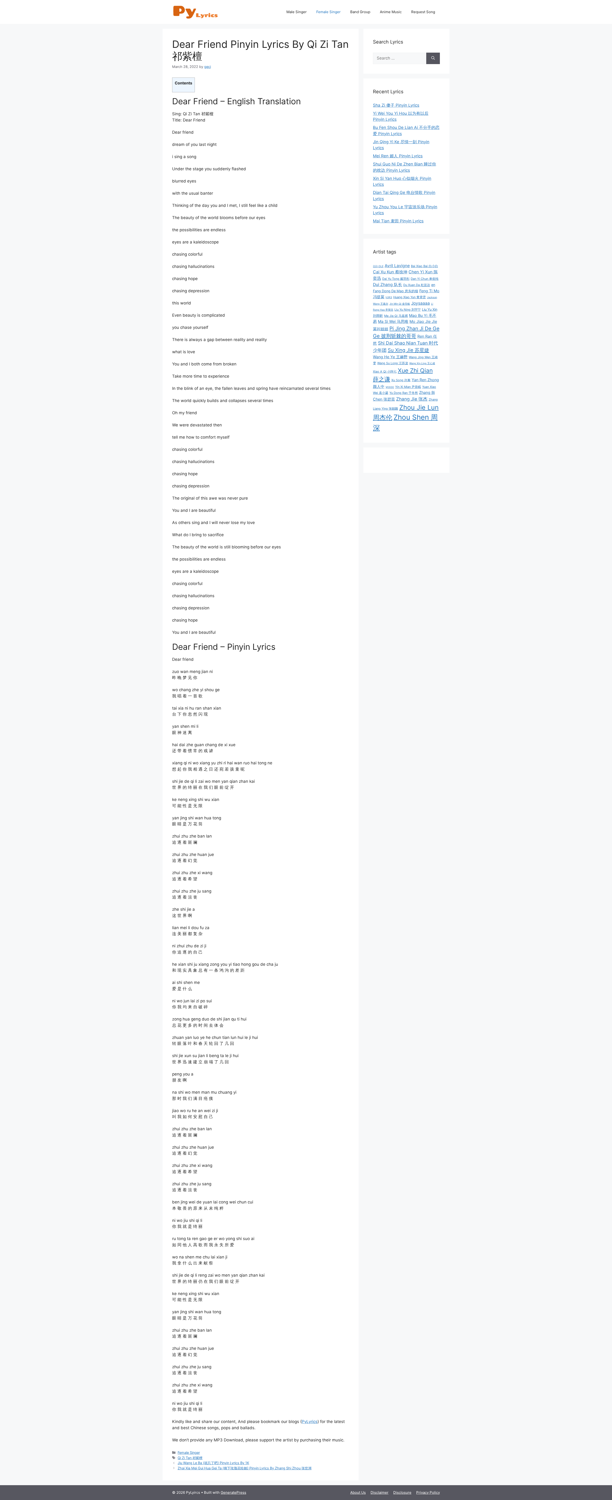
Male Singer (296, 12)
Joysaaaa (420, 303)
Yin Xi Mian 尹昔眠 (408, 387)
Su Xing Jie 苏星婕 (408, 350)
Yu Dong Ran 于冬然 (403, 393)
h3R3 (389, 297)
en (433, 285)
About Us (358, 1492)
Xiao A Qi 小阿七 (385, 371)
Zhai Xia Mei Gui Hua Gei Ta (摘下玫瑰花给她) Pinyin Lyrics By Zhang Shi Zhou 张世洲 (244, 1468)
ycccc (390, 387)
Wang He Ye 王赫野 (390, 356)
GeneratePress (233, 1492)
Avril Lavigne (397, 265)
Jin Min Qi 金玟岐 (399, 303)
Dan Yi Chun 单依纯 (424, 279)
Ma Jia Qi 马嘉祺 (396, 316)
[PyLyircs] (196, 11)
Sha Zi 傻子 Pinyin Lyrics (396, 105)
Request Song (423, 12)
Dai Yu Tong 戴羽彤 (396, 279)
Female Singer (328, 12)
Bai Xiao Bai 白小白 (424, 266)
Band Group (360, 12)
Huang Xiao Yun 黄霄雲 (409, 297)
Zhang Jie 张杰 (411, 399)
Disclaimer (379, 1492)
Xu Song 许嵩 (400, 380)
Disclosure (402, 1492)
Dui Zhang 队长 (387, 284)
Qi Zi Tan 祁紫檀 (190, 1458)
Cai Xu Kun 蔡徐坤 (390, 271)
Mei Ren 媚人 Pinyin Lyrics (398, 156)
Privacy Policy (428, 1492)
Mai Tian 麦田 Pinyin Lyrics (398, 221)
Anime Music (391, 12)
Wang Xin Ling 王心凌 (422, 363)
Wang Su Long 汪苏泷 (392, 363)
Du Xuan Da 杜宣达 (416, 285)
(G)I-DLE (378, 266)
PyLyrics (309, 1421)
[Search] (433, 58)
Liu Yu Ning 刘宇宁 (407, 309)
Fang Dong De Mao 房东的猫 (395, 291)
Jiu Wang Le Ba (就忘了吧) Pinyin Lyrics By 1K (213, 1463)
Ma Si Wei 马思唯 (393, 321)
